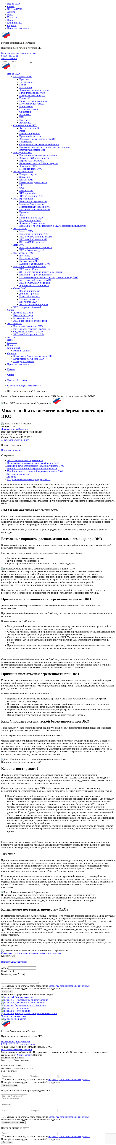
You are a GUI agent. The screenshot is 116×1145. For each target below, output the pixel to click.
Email (11, 971)
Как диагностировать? (18, 474)
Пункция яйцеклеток (30, 136)
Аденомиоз (25, 122)
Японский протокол (29, 291)
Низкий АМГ (26, 179)
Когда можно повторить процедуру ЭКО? (28, 479)
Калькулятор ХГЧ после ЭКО (28, 358)
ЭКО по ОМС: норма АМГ (33, 239)
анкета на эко (29, 53)
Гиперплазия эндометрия (32, 93)
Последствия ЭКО (22, 152)
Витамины (24, 255)
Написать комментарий (14, 962)
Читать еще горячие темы (14, 1016)
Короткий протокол (29, 296)
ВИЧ (21, 117)
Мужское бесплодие (23, 318)
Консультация (23, 1041)
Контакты (12, 17)
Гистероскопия (22, 1010)
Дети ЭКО (18, 245)
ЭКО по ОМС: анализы (31, 242)
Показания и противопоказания (29, 266)
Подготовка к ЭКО (23, 253)
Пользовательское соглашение (16, 1049)
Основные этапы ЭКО (25, 125)
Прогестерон (26, 190)
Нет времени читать (11, 450)
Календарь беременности (32, 223)
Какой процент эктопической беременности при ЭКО (35, 471)
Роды (22, 131)
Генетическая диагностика (33, 182)
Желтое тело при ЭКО (30, 128)
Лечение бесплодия (23, 312)
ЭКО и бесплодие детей (31, 250)
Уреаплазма (25, 114)
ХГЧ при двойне (28, 193)
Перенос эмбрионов (29, 133)
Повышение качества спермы (30, 1002)
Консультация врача (11, 53)
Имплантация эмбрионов (32, 150)
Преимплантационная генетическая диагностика (44, 147)
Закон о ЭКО (26, 231)
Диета (22, 215)
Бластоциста (25, 141)
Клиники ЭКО (15, 22)
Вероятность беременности (33, 201)
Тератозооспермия (28, 109)
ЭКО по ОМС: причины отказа (35, 236)
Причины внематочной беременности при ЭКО (32, 468)
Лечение (11, 476)
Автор (4, 968)
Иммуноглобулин (28, 174)
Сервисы (11, 25)
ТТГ (21, 185)
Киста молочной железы (32, 103)
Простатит (24, 120)
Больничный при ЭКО (31, 217)
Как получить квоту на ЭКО (28, 326)
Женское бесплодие (23, 315)
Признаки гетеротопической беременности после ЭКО (35, 466)
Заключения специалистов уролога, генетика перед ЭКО (48, 277)
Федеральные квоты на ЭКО (28, 331)
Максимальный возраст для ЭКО (36, 280)
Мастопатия (25, 87)
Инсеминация (22, 1008)
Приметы (24, 212)
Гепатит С (24, 98)
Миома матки (26, 106)
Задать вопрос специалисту (15, 440)
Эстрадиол (24, 177)
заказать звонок (9, 58)
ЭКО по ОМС (14, 9)
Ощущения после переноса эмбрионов (39, 144)
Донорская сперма (24, 997)
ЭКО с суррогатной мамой (27, 307)
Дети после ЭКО (28, 166)
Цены (10, 14)
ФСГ (21, 188)
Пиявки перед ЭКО (29, 261)
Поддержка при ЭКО (30, 220)
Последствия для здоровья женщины (38, 155)
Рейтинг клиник (21, 350)
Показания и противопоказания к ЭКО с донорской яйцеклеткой (52, 226)
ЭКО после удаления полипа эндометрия (40, 272)
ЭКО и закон (20, 228)
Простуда (24, 79)
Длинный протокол (29, 293)
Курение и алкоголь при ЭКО (34, 264)
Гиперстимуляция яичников (33, 101)
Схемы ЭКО (19, 288)
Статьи (10, 6)
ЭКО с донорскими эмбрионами (30, 320)
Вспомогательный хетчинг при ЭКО (38, 139)
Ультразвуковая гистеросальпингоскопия (36, 1013)
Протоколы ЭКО (28, 301)
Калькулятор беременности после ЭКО (33, 356)
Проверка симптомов (18, 28)
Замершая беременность (31, 204)
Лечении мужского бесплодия (30, 1005)
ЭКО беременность (23, 198)
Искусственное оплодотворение (31, 1000)
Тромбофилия (26, 82)
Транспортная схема (29, 299)
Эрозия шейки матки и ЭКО (34, 285)
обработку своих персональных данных (69, 986)
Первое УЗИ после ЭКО (31, 160)
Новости (11, 20)
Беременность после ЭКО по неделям (38, 163)
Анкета (11, 12)
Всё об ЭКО (13, 3)
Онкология (25, 112)
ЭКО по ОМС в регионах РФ (28, 334)
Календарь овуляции (23, 361)
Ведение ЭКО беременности (34, 158)
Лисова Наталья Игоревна (14, 429)
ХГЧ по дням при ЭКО (31, 196)
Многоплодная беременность (34, 207)
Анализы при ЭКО (23, 171)
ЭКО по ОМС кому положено (34, 283)
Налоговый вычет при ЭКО (33, 234)
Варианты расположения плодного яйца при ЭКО (33, 463)
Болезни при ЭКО (22, 76)
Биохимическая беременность (34, 209)
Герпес (22, 84)
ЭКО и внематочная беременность (25, 460)
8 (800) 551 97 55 (9, 55)
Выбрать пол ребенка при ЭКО (35, 247)
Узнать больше (24, 1055)
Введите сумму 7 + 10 (12, 974)
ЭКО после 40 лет (28, 269)
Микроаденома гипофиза (32, 95)
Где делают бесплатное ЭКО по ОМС (32, 329)
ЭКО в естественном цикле (33, 304)
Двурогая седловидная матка (34, 90)
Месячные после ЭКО (30, 169)
